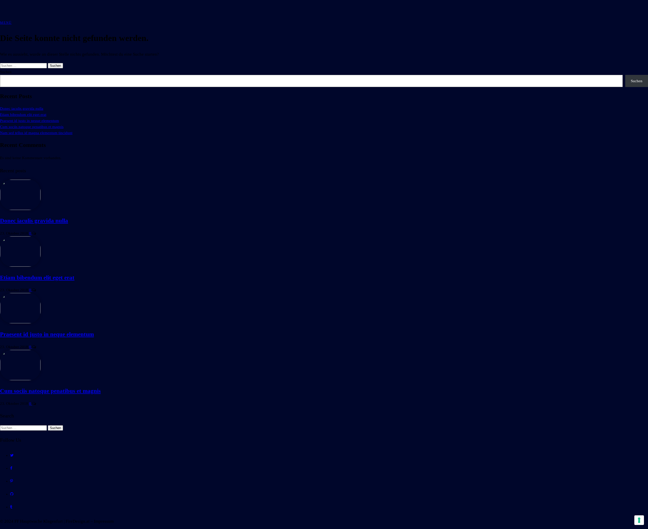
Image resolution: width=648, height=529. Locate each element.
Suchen (6, 72)
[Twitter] (12, 455)
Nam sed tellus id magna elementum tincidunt (36, 133)
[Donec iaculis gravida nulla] (20, 209)
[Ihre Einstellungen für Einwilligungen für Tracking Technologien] (639, 520)
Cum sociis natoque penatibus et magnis (32, 127)
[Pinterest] (11, 481)
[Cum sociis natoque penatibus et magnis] (20, 379)
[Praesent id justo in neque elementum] (20, 322)
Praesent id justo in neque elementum (29, 121)
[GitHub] (11, 494)
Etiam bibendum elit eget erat (23, 115)
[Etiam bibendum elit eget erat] (20, 265)
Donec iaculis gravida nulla (21, 109)
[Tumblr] (11, 507)
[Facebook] (11, 468)
